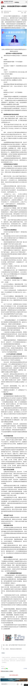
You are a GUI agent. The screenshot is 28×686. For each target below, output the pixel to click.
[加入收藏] (22, 684)
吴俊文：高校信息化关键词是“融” (14, 649)
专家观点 (17, 2)
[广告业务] (14, 679)
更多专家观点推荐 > (14, 675)
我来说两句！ (4, 684)
